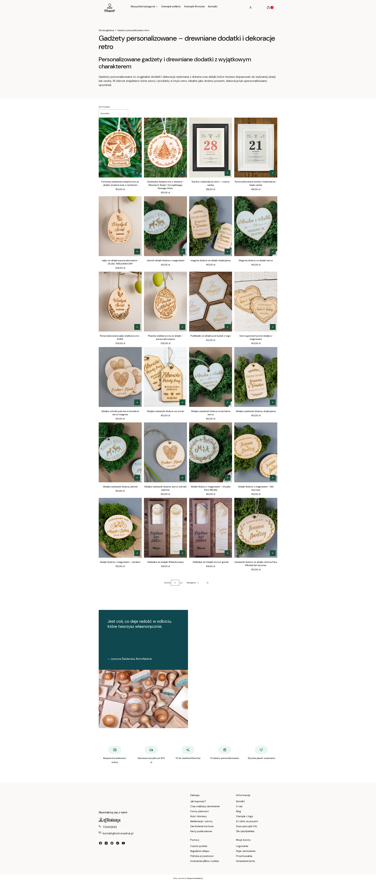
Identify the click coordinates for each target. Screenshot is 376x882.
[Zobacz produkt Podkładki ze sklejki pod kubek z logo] (227, 327)
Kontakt (240, 801)
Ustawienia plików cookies (205, 861)
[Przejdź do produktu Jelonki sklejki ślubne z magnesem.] (165, 226)
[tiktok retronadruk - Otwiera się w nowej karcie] (117, 843)
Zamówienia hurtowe (202, 826)
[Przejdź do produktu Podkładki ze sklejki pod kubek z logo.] (210, 302)
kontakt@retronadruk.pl (118, 833)
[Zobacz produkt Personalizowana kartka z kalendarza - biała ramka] (273, 173)
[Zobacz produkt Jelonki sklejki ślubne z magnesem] (182, 251)
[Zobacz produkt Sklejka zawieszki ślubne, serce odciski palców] (182, 478)
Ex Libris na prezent (247, 821)
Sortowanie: (104, 106)
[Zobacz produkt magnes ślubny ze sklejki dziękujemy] (227, 251)
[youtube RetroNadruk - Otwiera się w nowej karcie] (123, 843)
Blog (238, 811)
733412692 (110, 827)
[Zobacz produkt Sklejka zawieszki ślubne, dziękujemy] (273, 402)
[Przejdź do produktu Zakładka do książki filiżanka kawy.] (165, 528)
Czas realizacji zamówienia (205, 806)
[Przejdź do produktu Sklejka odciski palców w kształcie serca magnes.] (120, 377)
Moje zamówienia (245, 851)
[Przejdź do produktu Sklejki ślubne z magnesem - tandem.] (120, 528)
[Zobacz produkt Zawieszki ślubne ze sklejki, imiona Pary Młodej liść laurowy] (273, 553)
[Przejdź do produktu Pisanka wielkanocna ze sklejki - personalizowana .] (165, 302)
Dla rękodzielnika (245, 831)
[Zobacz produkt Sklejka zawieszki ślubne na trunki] (182, 402)
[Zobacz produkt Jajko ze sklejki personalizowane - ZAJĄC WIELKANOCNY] (137, 251)
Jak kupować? (198, 801)
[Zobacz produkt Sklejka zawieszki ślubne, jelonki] (137, 478)
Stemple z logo (244, 816)
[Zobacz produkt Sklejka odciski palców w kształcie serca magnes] (137, 402)
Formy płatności (199, 811)
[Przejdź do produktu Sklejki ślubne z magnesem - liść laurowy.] (255, 452)
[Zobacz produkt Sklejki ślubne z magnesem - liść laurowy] (273, 478)
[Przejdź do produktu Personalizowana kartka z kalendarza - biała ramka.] (255, 147)
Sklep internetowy (187, 878)
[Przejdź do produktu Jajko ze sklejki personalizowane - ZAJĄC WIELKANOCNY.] (120, 226)
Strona (167, 582)
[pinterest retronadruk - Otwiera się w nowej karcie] (112, 843)
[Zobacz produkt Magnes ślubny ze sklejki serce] (273, 251)
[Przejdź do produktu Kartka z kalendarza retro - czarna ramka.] (210, 147)
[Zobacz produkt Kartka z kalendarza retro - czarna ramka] (227, 173)
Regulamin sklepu (199, 851)
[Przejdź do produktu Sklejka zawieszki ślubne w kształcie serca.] (210, 377)
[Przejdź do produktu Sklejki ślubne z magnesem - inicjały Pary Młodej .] (210, 452)
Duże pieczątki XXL (246, 826)
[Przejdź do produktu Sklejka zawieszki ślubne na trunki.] (165, 377)
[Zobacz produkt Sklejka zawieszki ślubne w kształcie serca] (227, 402)
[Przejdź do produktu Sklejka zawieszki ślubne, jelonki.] (120, 452)
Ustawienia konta (245, 861)
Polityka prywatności (202, 856)
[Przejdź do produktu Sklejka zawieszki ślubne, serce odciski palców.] (165, 452)
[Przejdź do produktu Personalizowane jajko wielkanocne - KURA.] (120, 302)
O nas (239, 806)
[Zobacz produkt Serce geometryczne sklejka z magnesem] (273, 327)
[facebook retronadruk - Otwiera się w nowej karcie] (100, 843)
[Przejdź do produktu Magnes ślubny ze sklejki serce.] (255, 226)
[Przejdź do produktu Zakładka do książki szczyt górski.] (210, 528)
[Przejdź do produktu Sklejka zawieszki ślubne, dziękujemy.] (255, 377)
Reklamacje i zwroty (201, 821)
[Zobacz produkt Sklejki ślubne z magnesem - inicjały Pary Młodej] (227, 478)
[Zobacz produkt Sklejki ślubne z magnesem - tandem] (137, 553)
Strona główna (106, 30)
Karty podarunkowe (201, 831)
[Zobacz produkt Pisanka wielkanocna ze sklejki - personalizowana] (182, 327)
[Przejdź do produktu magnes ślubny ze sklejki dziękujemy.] (210, 226)
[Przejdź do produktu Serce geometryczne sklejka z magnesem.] (255, 302)
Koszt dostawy (198, 816)
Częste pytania (198, 846)
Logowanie (242, 846)
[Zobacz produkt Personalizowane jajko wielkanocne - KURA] (137, 327)
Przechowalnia (244, 856)
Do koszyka (182, 553)
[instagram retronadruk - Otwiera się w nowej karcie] (106, 843)
